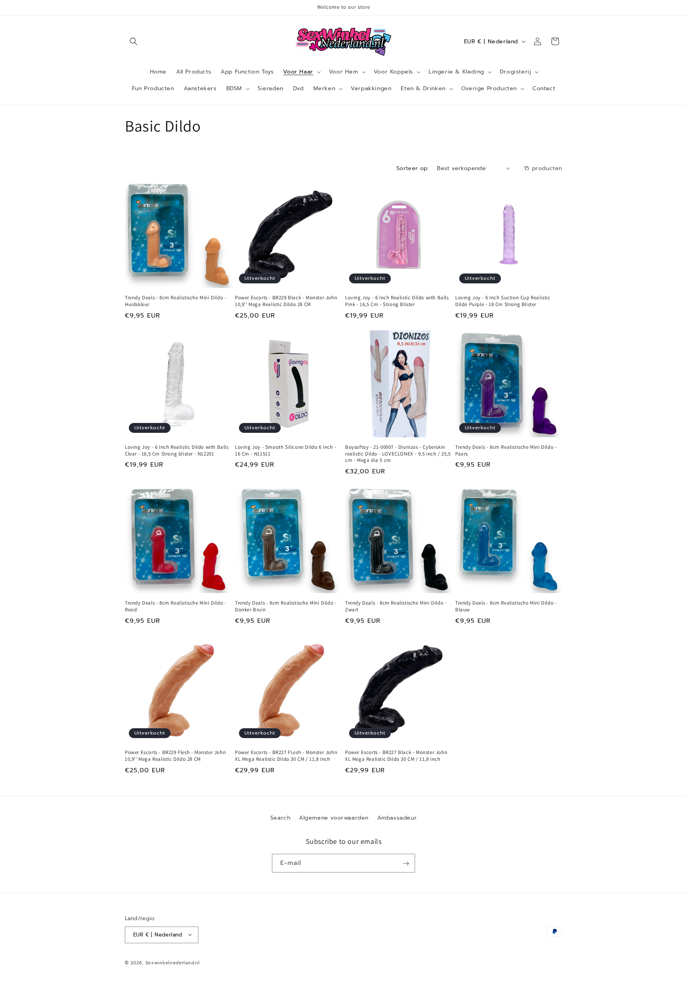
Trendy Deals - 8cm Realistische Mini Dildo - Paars (506, 450)
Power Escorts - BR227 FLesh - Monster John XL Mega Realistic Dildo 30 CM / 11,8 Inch (286, 755)
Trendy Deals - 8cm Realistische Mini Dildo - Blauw (506, 606)
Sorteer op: (412, 168)
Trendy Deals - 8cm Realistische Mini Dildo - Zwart (395, 606)
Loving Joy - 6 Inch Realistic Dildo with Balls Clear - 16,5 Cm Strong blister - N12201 (177, 450)
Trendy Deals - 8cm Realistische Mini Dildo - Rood (175, 606)
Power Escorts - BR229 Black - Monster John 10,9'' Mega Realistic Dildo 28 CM (286, 301)
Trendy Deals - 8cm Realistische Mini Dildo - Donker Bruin (285, 606)
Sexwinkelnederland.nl (173, 962)
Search (280, 818)
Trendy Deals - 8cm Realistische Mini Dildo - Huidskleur (175, 301)
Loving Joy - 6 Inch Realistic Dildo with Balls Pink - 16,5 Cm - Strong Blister (397, 301)
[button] (133, 41)
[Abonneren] (406, 863)
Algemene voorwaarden (334, 818)
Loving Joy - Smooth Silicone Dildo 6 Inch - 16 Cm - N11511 (285, 450)
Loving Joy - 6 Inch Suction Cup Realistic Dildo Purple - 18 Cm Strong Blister (503, 301)
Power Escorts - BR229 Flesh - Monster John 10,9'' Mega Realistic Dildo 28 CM (175, 755)
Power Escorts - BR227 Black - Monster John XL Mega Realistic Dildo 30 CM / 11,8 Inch (396, 755)
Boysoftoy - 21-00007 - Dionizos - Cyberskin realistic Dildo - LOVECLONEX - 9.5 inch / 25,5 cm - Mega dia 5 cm (398, 454)
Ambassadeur (397, 818)
